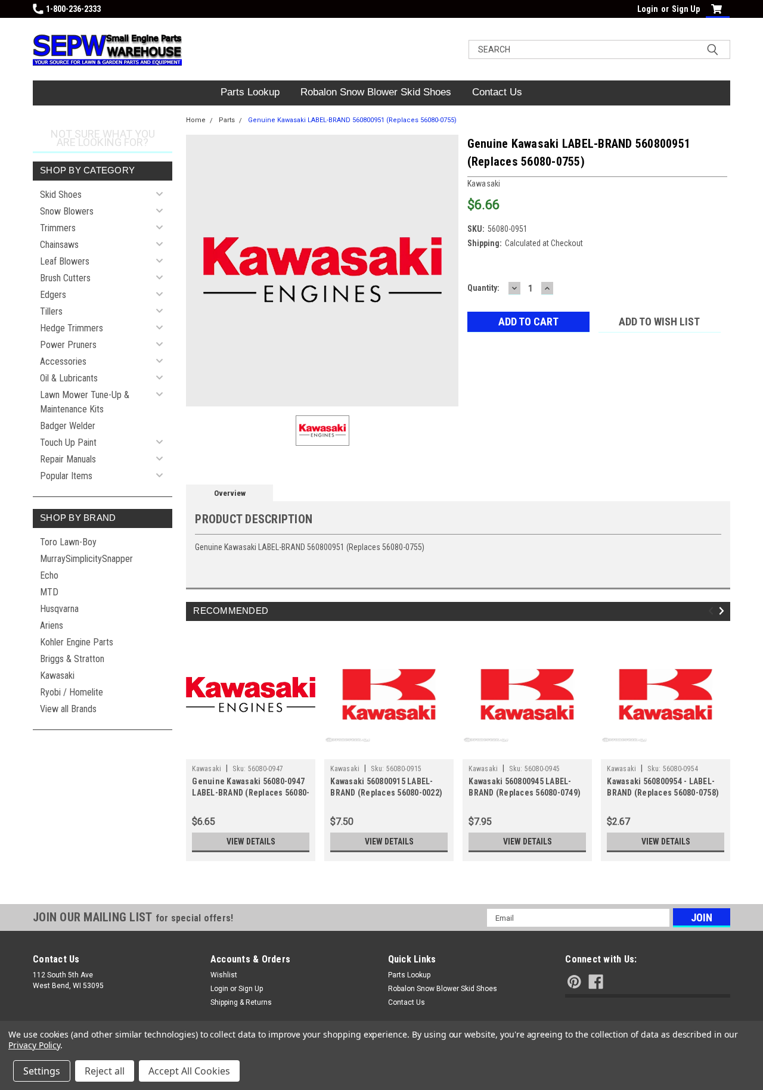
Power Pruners (68, 344)
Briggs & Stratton (72, 658)
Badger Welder (67, 425)
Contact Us (497, 92)
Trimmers (58, 228)
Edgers (53, 294)
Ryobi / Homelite (71, 692)
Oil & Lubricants (69, 378)
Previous (712, 611)
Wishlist (223, 975)
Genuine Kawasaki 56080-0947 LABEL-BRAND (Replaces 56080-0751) (250, 793)
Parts (227, 120)
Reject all (105, 1070)
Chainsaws (59, 244)
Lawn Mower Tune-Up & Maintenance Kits (84, 402)
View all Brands (68, 709)
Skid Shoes (61, 194)
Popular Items (66, 476)
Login (647, 9)
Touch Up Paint (68, 442)
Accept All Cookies (189, 1070)
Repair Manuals (68, 459)
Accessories (63, 361)
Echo (49, 575)
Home (196, 120)
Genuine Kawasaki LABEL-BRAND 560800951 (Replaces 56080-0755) (352, 120)
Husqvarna (59, 608)
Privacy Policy (34, 1045)
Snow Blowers (67, 211)
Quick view (251, 750)
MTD (49, 592)
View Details (251, 841)
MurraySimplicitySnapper (86, 558)
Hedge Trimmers (71, 328)
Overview (230, 493)
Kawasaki (57, 675)
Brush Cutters (65, 278)
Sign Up (686, 9)
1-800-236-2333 (73, 9)
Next (723, 611)
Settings (41, 1070)
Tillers (51, 311)
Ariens (51, 625)
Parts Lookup (250, 92)
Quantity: (483, 288)
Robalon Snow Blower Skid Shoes (375, 92)
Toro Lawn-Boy (68, 542)
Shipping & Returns (241, 1002)
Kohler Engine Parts (76, 642)
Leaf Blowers (64, 261)
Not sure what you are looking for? (103, 138)
